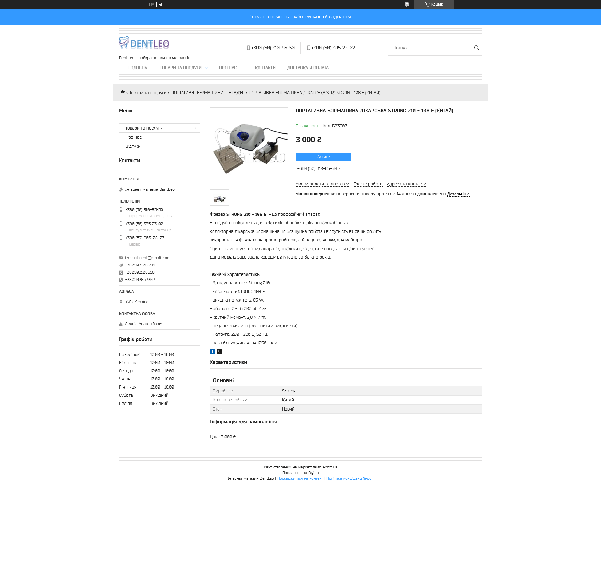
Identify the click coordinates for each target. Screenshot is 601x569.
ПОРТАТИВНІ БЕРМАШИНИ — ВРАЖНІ (207, 92)
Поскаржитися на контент (300, 478)
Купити (323, 156)
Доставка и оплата (308, 67)
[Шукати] (476, 48)
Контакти (265, 67)
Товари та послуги (181, 67)
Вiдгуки (133, 146)
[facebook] (212, 352)
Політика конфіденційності (350, 478)
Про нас (228, 67)
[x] (219, 352)
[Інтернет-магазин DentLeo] (144, 45)
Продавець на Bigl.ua (300, 473)
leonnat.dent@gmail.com (147, 258)
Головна (137, 67)
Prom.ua (330, 467)
